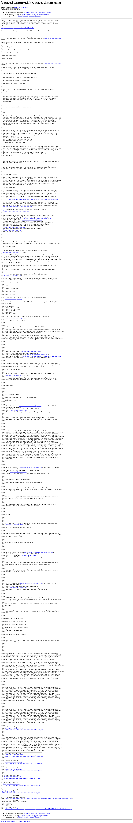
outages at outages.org (52, 38)
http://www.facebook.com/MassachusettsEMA (35, 218)
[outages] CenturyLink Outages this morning (37, 12)
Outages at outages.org (14, 728)
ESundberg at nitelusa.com (31, 356)
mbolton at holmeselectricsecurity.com (38, 552)
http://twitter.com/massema (32, 220)
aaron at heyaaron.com (21, 7)
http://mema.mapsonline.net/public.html (18, 206)
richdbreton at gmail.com (31, 351)
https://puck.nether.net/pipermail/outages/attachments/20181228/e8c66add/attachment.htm (38, 798)
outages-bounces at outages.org (30, 406)
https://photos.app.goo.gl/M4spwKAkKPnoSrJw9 (17, 28)
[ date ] (20, 16)
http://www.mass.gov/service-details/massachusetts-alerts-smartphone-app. (31, 199)
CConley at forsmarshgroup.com (37, 354)
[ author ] (38, 16)
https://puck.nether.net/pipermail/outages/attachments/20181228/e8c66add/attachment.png (38, 809)
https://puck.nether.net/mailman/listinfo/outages (24, 729)
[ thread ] (25, 16)
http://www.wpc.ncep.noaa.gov (14, 227)
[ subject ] (32, 16)
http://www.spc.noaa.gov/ (12, 230)
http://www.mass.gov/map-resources (16, 211)
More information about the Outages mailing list (15, 821)
